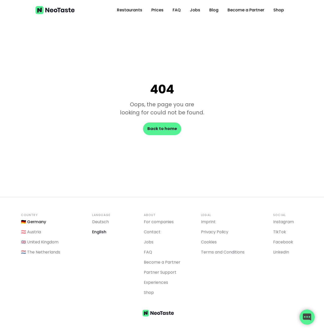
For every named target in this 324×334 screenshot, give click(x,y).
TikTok (279, 232)
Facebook (283, 242)
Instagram (283, 222)
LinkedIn (281, 252)
